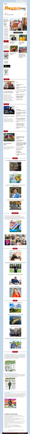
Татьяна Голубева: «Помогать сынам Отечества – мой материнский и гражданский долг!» (15, 392)
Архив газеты (5, 23)
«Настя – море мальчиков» (15, 286)
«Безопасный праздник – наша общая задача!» (15, 274)
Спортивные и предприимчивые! (19, 152)
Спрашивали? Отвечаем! (13, 42)
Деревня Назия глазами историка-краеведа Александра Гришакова (15, 338)
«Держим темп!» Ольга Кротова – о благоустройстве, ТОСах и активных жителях (15, 185)
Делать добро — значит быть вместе (22, 43)
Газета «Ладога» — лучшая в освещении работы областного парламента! (21, 113)
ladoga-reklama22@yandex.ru (18, 426)
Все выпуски (7, 66)
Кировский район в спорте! (8, 139)
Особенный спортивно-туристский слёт (20, 140)
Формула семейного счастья (20, 94)
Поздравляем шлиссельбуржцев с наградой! (21, 110)
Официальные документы (5, 24)
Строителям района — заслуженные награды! (8, 87)
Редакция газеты (6, 19)
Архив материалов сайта (6, 22)
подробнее (17, 358)
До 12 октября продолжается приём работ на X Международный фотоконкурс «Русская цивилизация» (15, 161)
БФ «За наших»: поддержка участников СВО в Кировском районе (14, 354)
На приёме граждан (19, 99)
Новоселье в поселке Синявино (21, 89)
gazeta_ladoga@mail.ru (6, 38)
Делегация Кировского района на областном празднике (17, 28)
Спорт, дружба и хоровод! (8, 14)
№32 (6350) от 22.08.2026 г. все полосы (6, 62)
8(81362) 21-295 (6, 37)
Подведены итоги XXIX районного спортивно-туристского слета (19, 97)
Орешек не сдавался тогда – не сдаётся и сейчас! (15, 314)
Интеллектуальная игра (20, 147)
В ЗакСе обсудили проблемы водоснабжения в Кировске (20, 119)
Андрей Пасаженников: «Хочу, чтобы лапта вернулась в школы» (15, 262)
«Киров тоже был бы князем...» (15, 326)
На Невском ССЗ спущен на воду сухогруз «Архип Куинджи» (22, 55)
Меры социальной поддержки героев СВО (11, 373)
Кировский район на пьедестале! (19, 149)
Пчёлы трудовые (15, 173)
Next (25, 12)
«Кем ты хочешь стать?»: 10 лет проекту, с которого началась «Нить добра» (20, 124)
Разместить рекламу (6, 20)
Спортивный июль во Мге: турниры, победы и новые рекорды (20, 137)
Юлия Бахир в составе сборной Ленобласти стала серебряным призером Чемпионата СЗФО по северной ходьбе (21, 144)
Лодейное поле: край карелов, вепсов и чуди (15, 302)
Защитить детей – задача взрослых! (15, 250)
